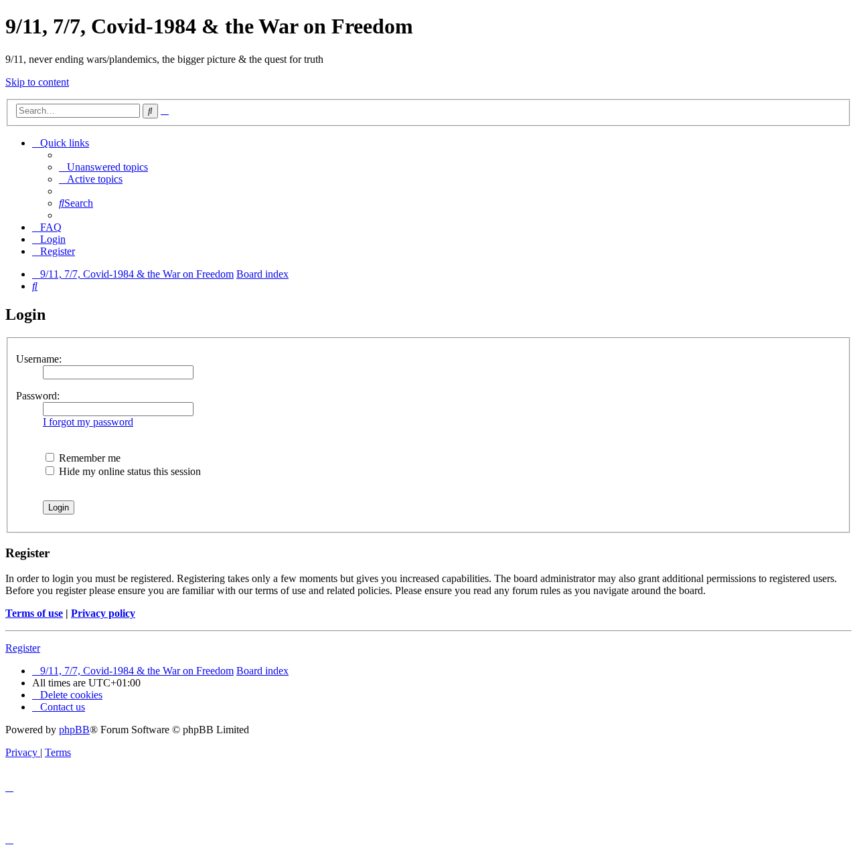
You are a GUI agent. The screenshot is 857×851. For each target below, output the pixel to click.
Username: (39, 359)
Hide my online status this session (128, 471)
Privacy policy (103, 613)
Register (22, 648)
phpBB (74, 729)
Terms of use (34, 613)
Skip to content (37, 82)
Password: (38, 395)
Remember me (88, 458)
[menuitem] (103, 167)
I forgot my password (88, 422)
